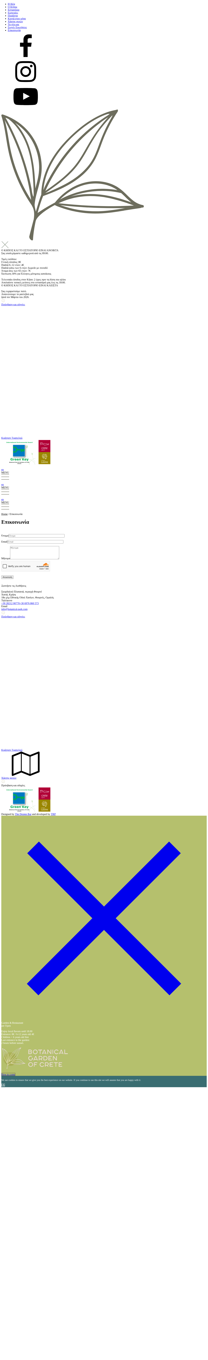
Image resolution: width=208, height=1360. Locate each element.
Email (4, 541)
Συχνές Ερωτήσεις (17, 27)
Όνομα (4, 535)
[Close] (104, 1020)
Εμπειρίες (13, 12)
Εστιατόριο (13, 9)
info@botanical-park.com (14, 609)
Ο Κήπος (12, 7)
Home (4, 514)
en (2, 469)
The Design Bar (23, 814)
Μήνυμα (5, 558)
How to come (8, 1074)
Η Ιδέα (11, 4)
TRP (53, 814)
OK (3, 1085)
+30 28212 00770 (10, 603)
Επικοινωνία (14, 30)
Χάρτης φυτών (15, 21)
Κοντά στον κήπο (17, 18)
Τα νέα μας (13, 24)
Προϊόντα (13, 15)
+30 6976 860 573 (29, 603)
